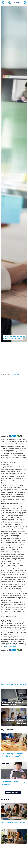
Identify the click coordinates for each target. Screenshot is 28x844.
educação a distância (8, 685)
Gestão (4, 830)
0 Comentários (15, 374)
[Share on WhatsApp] (18, 436)
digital (24, 684)
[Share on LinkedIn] (15, 436)
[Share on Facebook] (10, 436)
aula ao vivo (18, 684)
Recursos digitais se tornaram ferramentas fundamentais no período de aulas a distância (13, 782)
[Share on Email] (20, 436)
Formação (4, 804)
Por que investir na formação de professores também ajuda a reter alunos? (13, 823)
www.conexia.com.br (10, 646)
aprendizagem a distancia (7, 684)
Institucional (5, 735)
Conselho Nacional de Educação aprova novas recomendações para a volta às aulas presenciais (14, 721)
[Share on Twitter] (12, 436)
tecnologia (18, 685)
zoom (23, 685)
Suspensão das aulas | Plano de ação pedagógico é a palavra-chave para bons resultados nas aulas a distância (13, 754)
